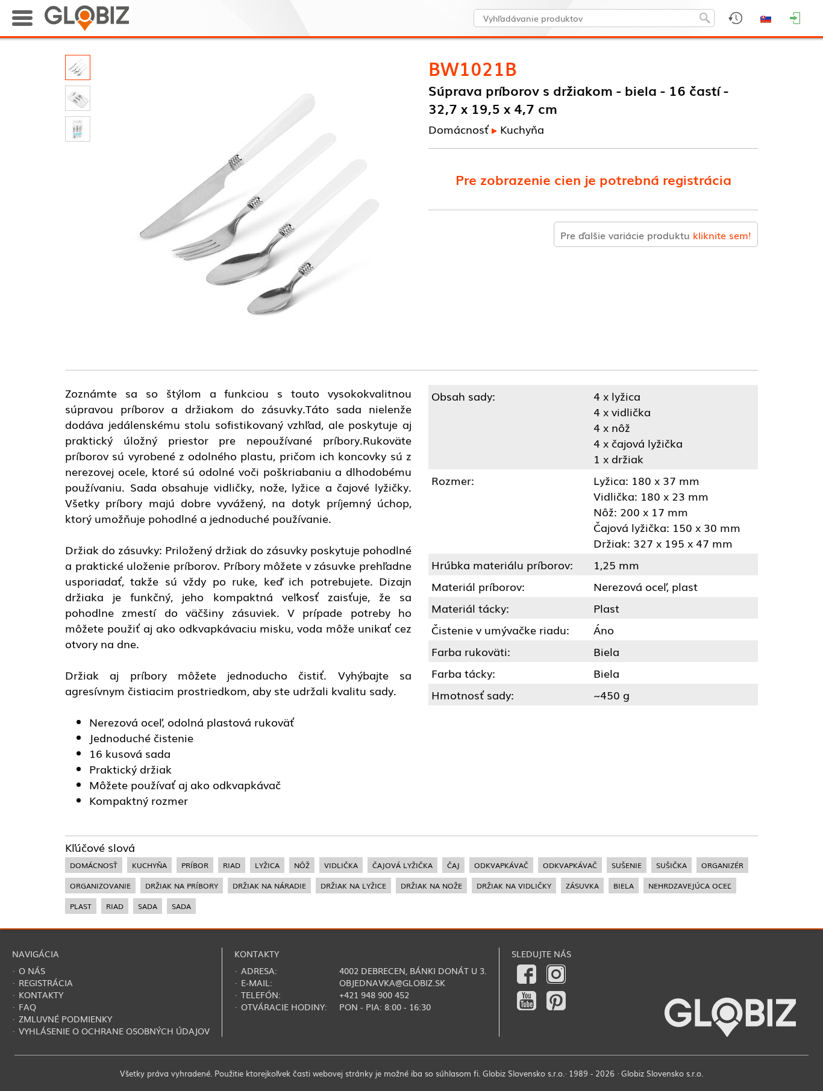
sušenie (627, 865)
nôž (302, 865)
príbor (194, 865)
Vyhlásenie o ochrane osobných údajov (114, 1031)
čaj (453, 865)
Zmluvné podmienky (65, 1019)
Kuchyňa (522, 129)
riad (231, 865)
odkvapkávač (501, 865)
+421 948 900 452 (374, 995)
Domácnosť (458, 129)
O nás (32, 970)
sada (147, 906)
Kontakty (41, 995)
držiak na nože (431, 885)
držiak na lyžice (353, 885)
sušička (671, 865)
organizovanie (100, 885)
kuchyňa (149, 865)
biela (623, 885)
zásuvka (582, 885)
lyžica (267, 865)
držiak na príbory (181, 885)
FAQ (27, 1007)
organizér (722, 865)
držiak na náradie (269, 885)
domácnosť (93, 865)
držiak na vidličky (514, 885)
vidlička (341, 865)
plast (81, 906)
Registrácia (46, 983)
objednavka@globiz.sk (392, 983)
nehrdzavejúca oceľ (689, 885)
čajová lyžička (402, 865)
